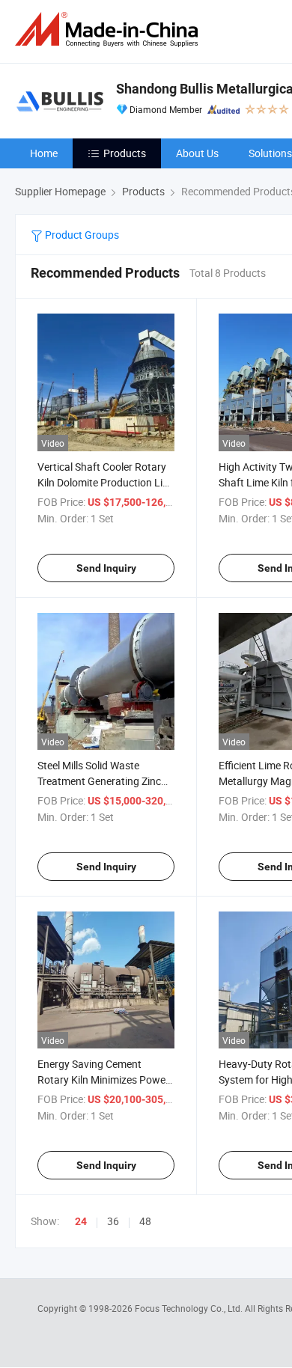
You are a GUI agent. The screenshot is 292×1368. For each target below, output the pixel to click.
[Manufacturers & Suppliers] (109, 29)
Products (124, 153)
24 (81, 1221)
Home (44, 153)
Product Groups (81, 235)
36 (113, 1221)
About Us (197, 153)
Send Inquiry (106, 568)
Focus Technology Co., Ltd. (190, 1308)
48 (145, 1221)
